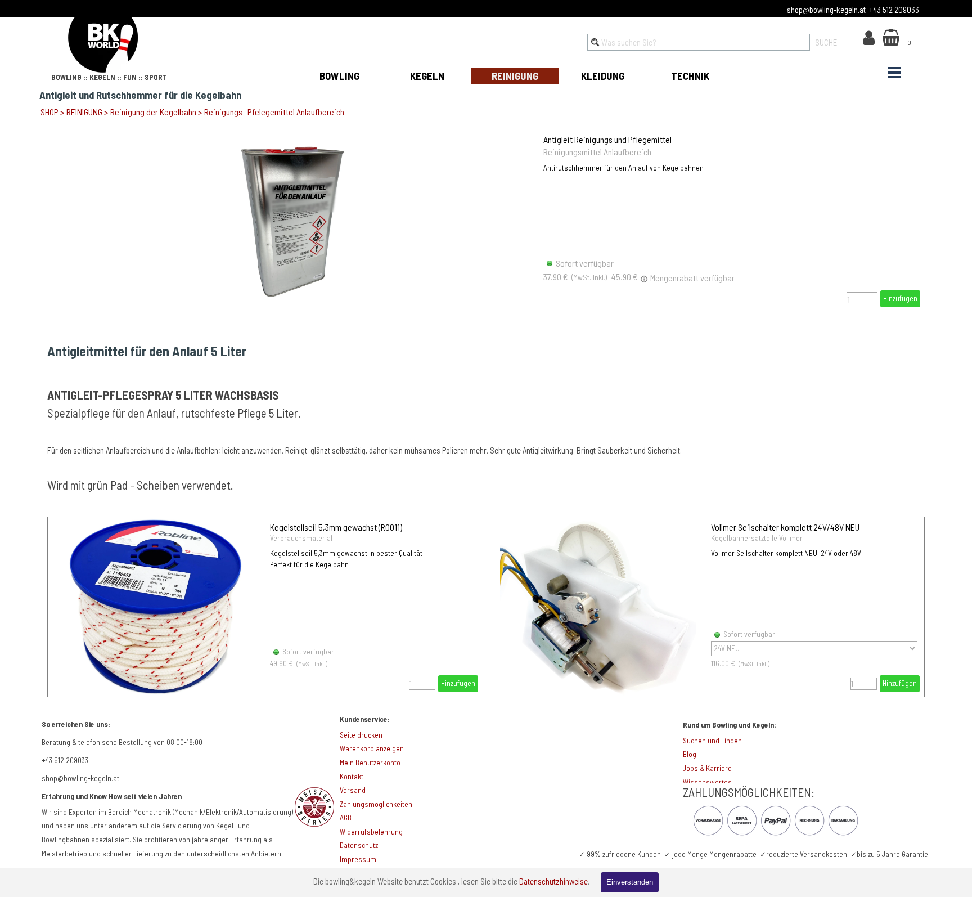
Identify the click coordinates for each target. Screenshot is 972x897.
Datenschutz (359, 845)
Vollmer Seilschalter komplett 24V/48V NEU (785, 527)
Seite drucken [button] (361, 734)
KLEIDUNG (602, 75)
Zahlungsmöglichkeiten (376, 804)
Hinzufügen (900, 298)
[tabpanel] (120, 39)
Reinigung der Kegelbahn (153, 111)
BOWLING (339, 75)
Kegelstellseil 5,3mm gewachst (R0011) (336, 527)
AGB (346, 817)
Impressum (358, 859)
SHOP (49, 111)
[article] (486, 220)
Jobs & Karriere (707, 768)
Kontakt (351, 776)
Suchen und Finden (712, 740)
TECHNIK (690, 75)
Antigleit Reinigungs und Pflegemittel (607, 139)
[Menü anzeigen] (894, 72)
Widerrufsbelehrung (371, 831)
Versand (353, 790)
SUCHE (826, 42)
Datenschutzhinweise (553, 881)
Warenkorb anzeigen (372, 748)
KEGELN (427, 75)
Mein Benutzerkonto (370, 762)
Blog (689, 754)
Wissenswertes (707, 782)
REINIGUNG (515, 75)
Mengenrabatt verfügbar (692, 277)
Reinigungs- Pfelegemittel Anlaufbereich (274, 111)
